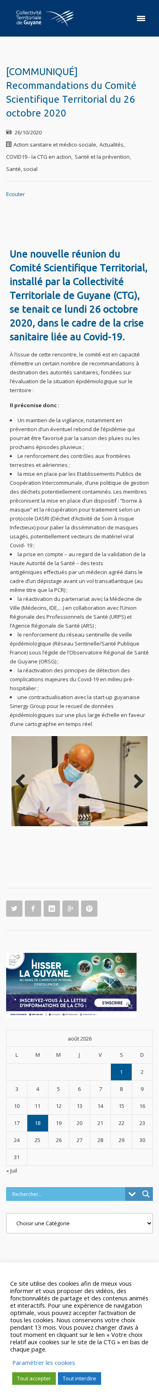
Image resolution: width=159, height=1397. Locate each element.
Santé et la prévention (102, 156)
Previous (23, 779)
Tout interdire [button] (79, 1378)
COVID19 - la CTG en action (38, 156)
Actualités (111, 144)
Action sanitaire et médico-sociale (54, 144)
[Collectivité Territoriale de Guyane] (44, 18)
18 (37, 1118)
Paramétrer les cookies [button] (43, 1362)
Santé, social (22, 169)
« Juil (11, 1166)
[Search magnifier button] (146, 1189)
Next (135, 779)
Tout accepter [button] (34, 1378)
